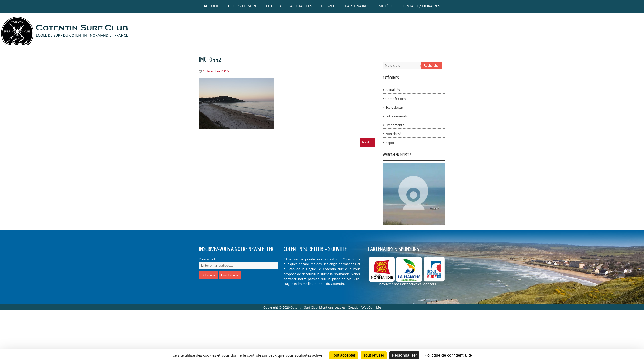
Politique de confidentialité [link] (448, 355)
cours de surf (242, 6)
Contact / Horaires (420, 6)
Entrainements (396, 116)
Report (390, 142)
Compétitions (395, 98)
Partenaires (357, 6)
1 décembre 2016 (216, 71)
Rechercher (432, 65)
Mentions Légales (332, 307)
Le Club (273, 6)
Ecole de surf (394, 107)
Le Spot (328, 6)
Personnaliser (404, 355)
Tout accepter (343, 355)
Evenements (394, 125)
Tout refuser (373, 355)
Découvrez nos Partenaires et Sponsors (406, 284)
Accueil (211, 6)
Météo (385, 6)
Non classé (393, 133)
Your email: (207, 259)
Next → (367, 142)
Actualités (301, 6)
